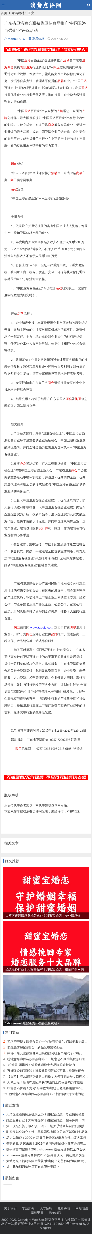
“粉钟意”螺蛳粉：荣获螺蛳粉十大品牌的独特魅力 (41, 1065)
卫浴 (27, 60)
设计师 (43, 528)
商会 (10, 67)
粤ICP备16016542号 (55, 1223)
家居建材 (18, 13)
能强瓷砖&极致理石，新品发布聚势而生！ (36, 1047)
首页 (4, 13)
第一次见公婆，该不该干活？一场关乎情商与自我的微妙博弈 (48, 1126)
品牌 (60, 81)
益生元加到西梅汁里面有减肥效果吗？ (32, 1167)
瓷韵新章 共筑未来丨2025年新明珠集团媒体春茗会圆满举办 (47, 1143)
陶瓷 (23, 67)
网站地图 (81, 1208)
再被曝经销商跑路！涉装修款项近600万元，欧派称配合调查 (49, 1070)
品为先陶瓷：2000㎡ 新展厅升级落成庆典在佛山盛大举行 (46, 1137)
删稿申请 (37, 1212)
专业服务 (28, 1208)
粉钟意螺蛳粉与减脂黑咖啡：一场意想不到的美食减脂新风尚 (49, 1059)
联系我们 (55, 1212)
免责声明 (64, 1208)
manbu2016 (16, 39)
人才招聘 (46, 1208)
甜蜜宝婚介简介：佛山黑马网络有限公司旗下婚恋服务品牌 (47, 1132)
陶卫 (56, 67)
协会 (23, 463)
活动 (66, 60)
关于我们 (10, 1208)
